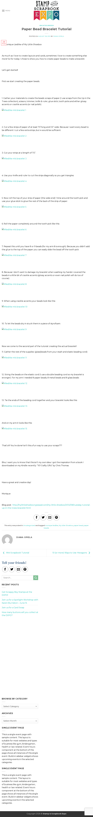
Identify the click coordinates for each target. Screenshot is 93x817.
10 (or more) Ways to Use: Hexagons (69, 553)
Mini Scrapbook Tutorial (17, 553)
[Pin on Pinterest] (56, 517)
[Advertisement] (20, 636)
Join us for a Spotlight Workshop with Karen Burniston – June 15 (20, 601)
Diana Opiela (58, 36)
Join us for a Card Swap (13, 607)
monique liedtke (51, 525)
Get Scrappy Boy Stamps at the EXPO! (17, 593)
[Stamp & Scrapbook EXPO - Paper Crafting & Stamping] (46, 10)
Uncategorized (46, 25)
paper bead (78, 525)
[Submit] (35, 577)
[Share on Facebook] (37, 517)
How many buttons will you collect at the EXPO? (20, 614)
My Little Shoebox (66, 525)
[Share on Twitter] (43, 517)
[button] (6, 11)
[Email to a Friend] (50, 517)
